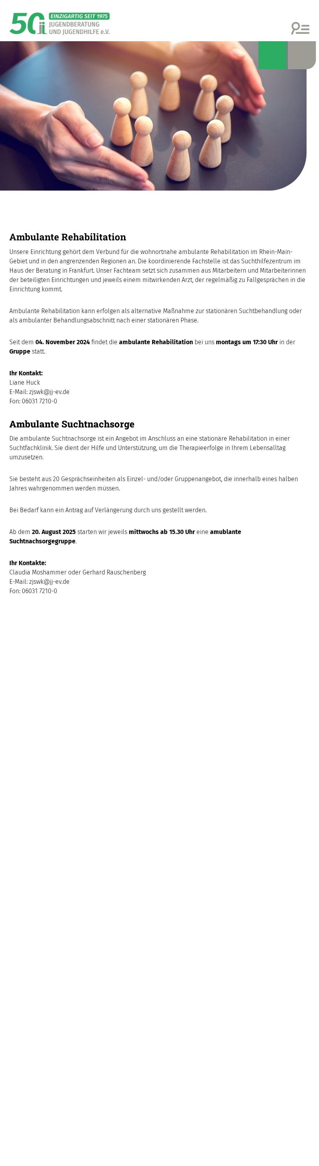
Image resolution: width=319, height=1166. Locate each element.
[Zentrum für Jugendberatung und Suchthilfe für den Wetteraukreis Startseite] (159, 116)
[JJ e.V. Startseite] (59, 21)
